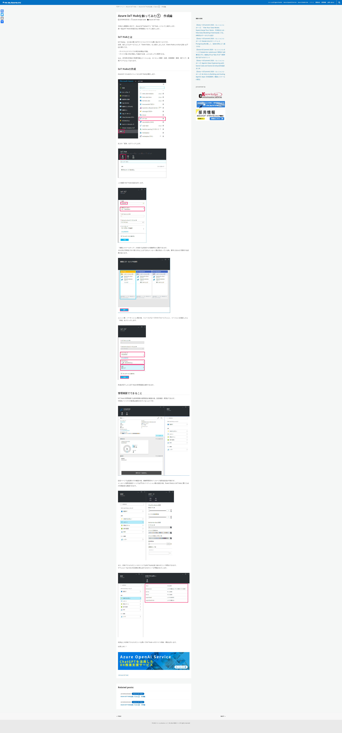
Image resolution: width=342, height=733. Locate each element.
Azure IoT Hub (154, 20)
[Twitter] (2, 14)
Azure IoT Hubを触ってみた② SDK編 (133, 705)
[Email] (2, 18)
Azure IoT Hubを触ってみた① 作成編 (133, 696)
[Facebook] (2, 11)
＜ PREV (118, 716)
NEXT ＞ (223, 716)
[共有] (2, 21)
